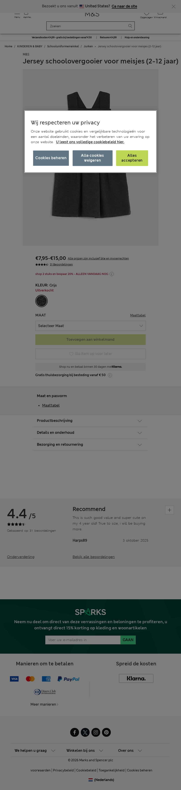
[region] (90, 141)
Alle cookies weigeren (92, 158)
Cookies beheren (51, 158)
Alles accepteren (132, 158)
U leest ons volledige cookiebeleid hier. (90, 142)
